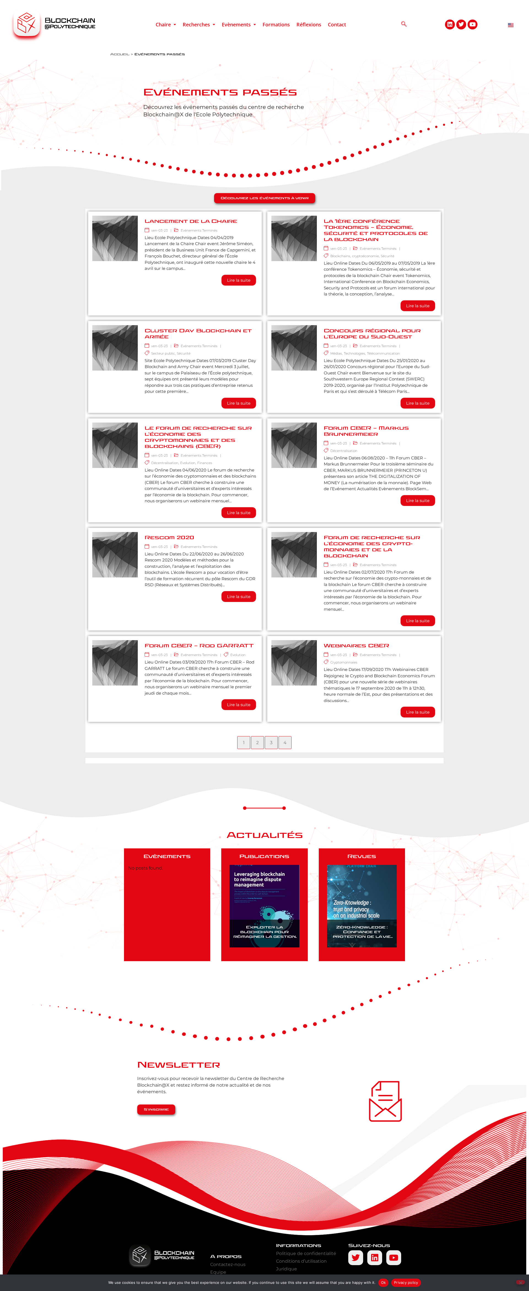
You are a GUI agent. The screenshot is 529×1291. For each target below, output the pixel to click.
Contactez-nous (227, 1264)
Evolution (187, 463)
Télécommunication (383, 353)
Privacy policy (406, 1282)
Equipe (218, 1272)
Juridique (286, 1268)
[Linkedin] (450, 24)
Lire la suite (238, 280)
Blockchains (340, 256)
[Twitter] (461, 24)
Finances (204, 463)
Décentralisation (164, 463)
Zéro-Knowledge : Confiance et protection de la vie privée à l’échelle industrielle (362, 936)
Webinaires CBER (356, 646)
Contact (337, 24)
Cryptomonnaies (343, 662)
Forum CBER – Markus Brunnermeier (366, 431)
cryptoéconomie (365, 256)
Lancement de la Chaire (191, 221)
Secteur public (163, 353)
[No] (520, 1282)
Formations (276, 24)
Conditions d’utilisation (301, 1261)
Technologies (354, 353)
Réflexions (308, 24)
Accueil (119, 54)
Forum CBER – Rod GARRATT (199, 646)
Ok (383, 1282)
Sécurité (387, 256)
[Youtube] (472, 24)
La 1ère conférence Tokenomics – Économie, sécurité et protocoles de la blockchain (376, 230)
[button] (165, 24)
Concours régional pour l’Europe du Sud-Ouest (372, 334)
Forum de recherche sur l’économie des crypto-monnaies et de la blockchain (372, 547)
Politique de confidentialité (306, 1253)
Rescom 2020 (169, 538)
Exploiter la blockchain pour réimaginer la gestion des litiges (264, 934)
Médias (336, 353)
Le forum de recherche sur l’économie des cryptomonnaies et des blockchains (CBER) (198, 437)
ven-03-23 (159, 230)
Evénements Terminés (199, 230)
